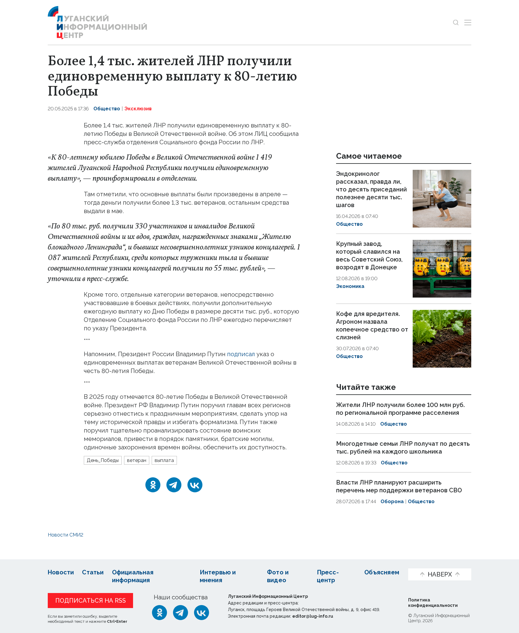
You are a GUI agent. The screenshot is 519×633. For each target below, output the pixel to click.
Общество (106, 109)
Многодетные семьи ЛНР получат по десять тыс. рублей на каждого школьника (403, 447)
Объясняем (381, 572)
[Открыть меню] (468, 22)
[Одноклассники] (152, 484)
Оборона (392, 501)
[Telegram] (173, 484)
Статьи (93, 572)
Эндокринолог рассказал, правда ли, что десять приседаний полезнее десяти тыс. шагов (371, 189)
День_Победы (103, 460)
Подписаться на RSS (90, 600)
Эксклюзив (138, 109)
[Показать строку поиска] (456, 22)
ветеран (136, 460)
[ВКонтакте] (194, 484)
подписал (241, 354)
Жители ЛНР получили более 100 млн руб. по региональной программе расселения (400, 409)
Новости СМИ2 (65, 535)
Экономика (350, 286)
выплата (164, 460)
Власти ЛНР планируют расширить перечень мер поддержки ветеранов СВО (399, 486)
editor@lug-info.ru (312, 616)
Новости (61, 572)
